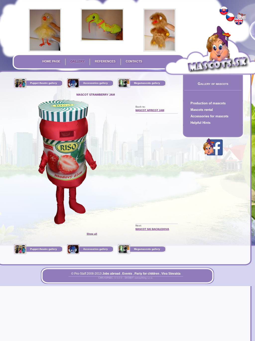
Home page (51, 61)
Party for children (146, 273)
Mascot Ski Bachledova (152, 229)
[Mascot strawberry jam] (239, 21)
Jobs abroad (111, 273)
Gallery (77, 61)
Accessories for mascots (209, 116)
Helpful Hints (200, 123)
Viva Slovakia (171, 273)
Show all (92, 233)
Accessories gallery (95, 83)
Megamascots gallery (147, 83)
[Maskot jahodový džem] (224, 11)
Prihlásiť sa (116, 281)
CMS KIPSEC (105, 278)
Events (127, 273)
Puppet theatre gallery (43, 83)
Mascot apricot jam (149, 110)
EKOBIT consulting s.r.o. (139, 278)
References (105, 61)
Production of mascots (208, 103)
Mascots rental (202, 110)
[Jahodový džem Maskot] (230, 17)
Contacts (134, 61)
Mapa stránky (134, 281)
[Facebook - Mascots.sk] (213, 156)
